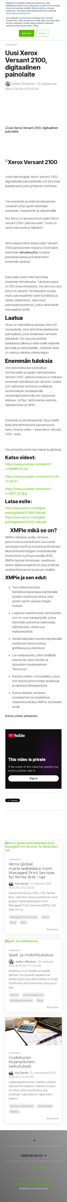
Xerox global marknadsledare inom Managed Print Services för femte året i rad (32, 870)
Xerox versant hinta (47, 113)
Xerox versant (15, 107)
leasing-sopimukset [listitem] (21, 1106)
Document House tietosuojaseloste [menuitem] (32, 1179)
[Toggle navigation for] (33, 1142)
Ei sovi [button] (42, 33)
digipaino (42, 102)
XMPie (48, 107)
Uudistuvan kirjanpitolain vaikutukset (22, 1062)
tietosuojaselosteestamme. (18, 13)
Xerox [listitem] (45, 917)
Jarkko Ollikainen (23, 83)
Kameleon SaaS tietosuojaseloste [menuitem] (33, 1184)
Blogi (10, 118)
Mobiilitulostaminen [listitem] (21, 1000)
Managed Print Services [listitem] (23, 917)
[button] (23, 1169)
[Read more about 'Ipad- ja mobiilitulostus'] (33, 941)
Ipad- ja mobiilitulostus (31, 954)
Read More (52, 929)
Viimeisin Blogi (32, 1155)
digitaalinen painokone (19, 102)
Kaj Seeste (21, 883)
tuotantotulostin (47, 96)
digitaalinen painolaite (19, 113)
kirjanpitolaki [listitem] (45, 1106)
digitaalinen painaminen (20, 96)
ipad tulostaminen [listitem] (33, 994)
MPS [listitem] (23, 922)
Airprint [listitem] (14, 994)
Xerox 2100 (33, 107)
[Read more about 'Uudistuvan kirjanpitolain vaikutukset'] (33, 1031)
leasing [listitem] (14, 1111)
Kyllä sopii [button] (26, 33)
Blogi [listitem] (13, 922)
